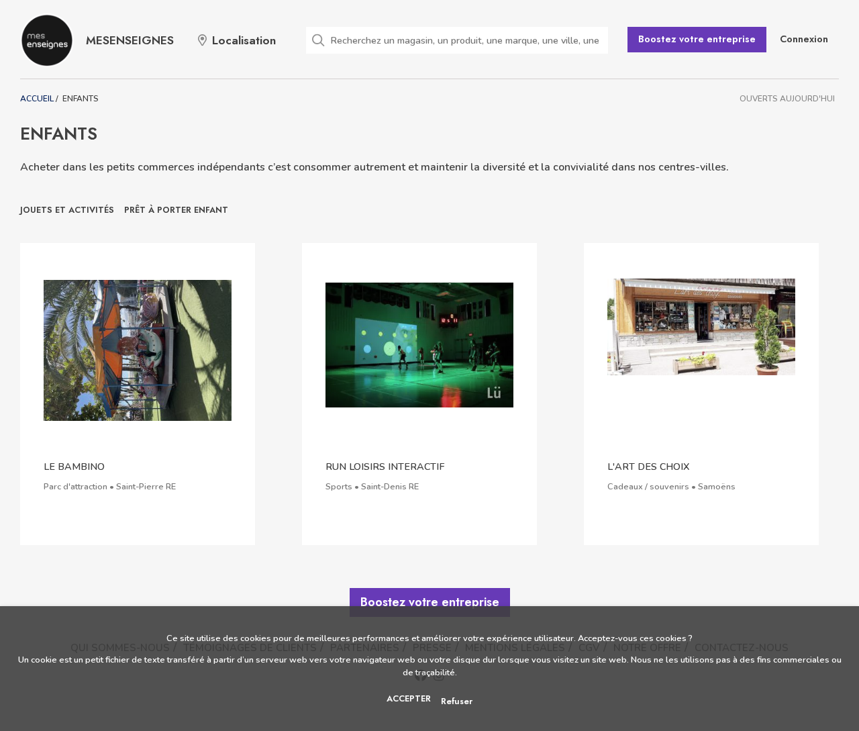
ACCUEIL (37, 98)
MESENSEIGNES (130, 40)
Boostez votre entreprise (697, 39)
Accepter (409, 698)
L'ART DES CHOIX (648, 466)
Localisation (244, 40)
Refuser (456, 701)
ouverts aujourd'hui (787, 98)
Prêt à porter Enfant (176, 209)
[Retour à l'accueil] (47, 40)
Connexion (804, 39)
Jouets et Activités (67, 209)
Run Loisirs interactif (384, 466)
